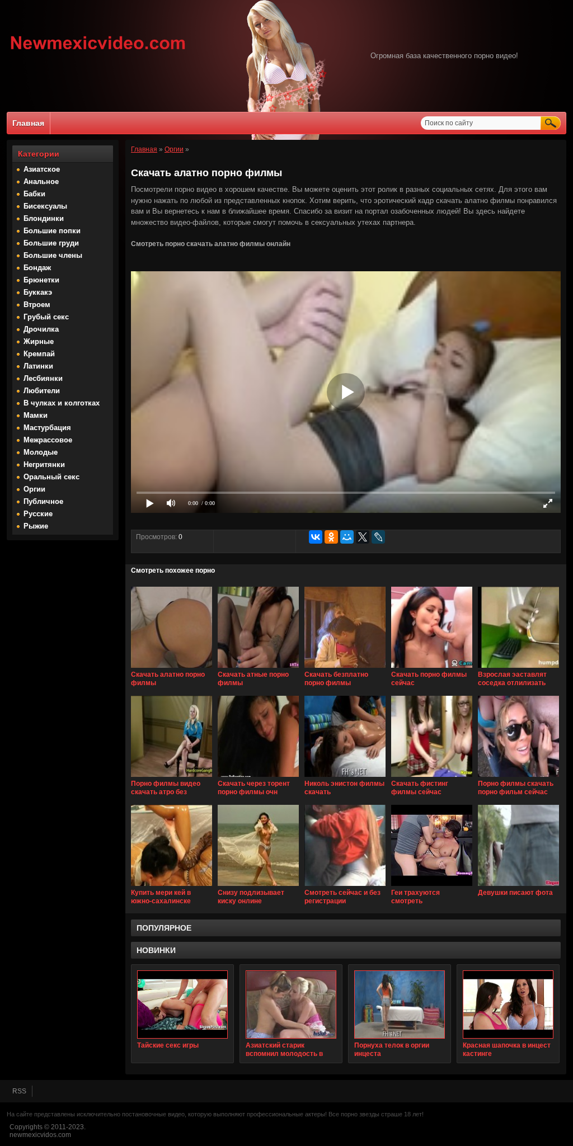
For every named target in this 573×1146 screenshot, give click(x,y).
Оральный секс (51, 477)
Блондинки (44, 218)
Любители (42, 390)
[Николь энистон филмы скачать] (345, 777)
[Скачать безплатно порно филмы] (345, 668)
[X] (362, 537)
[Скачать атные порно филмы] (258, 668)
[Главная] (98, 51)
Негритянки (44, 464)
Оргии (34, 489)
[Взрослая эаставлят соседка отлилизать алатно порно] (518, 668)
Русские (38, 514)
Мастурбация (47, 427)
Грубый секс (46, 317)
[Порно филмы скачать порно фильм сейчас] (518, 777)
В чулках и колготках (62, 403)
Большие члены (53, 255)
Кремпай (39, 354)
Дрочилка (41, 329)
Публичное (43, 501)
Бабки (34, 194)
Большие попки (52, 231)
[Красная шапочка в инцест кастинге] (508, 1004)
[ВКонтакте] (315, 537)
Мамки (36, 415)
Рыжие (36, 526)
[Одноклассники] (331, 537)
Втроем (37, 304)
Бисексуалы (45, 206)
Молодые (41, 452)
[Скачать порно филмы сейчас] (431, 668)
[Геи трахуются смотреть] (431, 886)
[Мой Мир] (347, 537)
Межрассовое (48, 440)
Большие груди (51, 243)
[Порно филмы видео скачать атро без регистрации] (171, 777)
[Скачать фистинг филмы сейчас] (431, 777)
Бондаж (37, 267)
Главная (28, 123)
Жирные (39, 341)
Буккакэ (38, 292)
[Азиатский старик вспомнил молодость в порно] (291, 1004)
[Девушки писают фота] (518, 886)
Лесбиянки (43, 378)
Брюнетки (41, 280)
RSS (19, 1091)
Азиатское (42, 169)
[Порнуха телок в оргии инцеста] (399, 1004)
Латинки (38, 366)
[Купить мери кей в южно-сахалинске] (171, 886)
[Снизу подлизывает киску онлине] (258, 886)
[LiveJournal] (378, 537)
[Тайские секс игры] (182, 1004)
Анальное (41, 181)
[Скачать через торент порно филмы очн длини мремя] (258, 777)
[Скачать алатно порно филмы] (171, 668)
